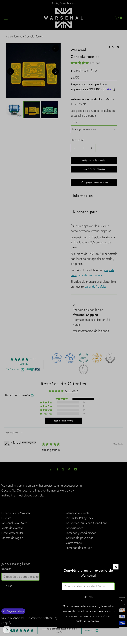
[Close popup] (115, 566)
